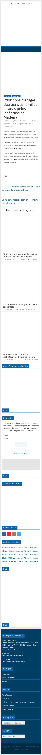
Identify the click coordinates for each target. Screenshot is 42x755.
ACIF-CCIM (34, 121)
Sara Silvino (23, 121)
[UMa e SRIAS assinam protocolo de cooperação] (21, 265)
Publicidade (6, 674)
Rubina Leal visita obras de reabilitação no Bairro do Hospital (19, 355)
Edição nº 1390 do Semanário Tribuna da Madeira (20, 551)
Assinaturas (6, 681)
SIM (6, 435)
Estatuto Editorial (8, 706)
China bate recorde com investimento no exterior (20, 201)
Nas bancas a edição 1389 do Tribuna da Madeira (20, 561)
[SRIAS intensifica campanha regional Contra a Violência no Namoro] (21, 215)
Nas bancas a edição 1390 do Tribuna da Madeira (20, 554)
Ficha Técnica (7, 695)
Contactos (5, 698)
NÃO (6, 439)
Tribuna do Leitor (8, 678)
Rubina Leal (7, 124)
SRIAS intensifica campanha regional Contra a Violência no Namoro (20, 255)
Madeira (7, 96)
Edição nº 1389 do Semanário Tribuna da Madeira (20, 558)
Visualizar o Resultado (21, 453)
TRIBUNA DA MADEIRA (23, 747)
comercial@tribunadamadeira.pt (13, 661)
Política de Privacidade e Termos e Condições (18, 702)
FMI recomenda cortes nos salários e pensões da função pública (21, 188)
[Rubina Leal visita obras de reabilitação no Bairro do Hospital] (21, 315)
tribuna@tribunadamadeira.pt (12, 655)
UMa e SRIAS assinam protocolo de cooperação (20, 305)
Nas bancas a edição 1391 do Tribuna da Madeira (20, 548)
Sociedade (16, 96)
